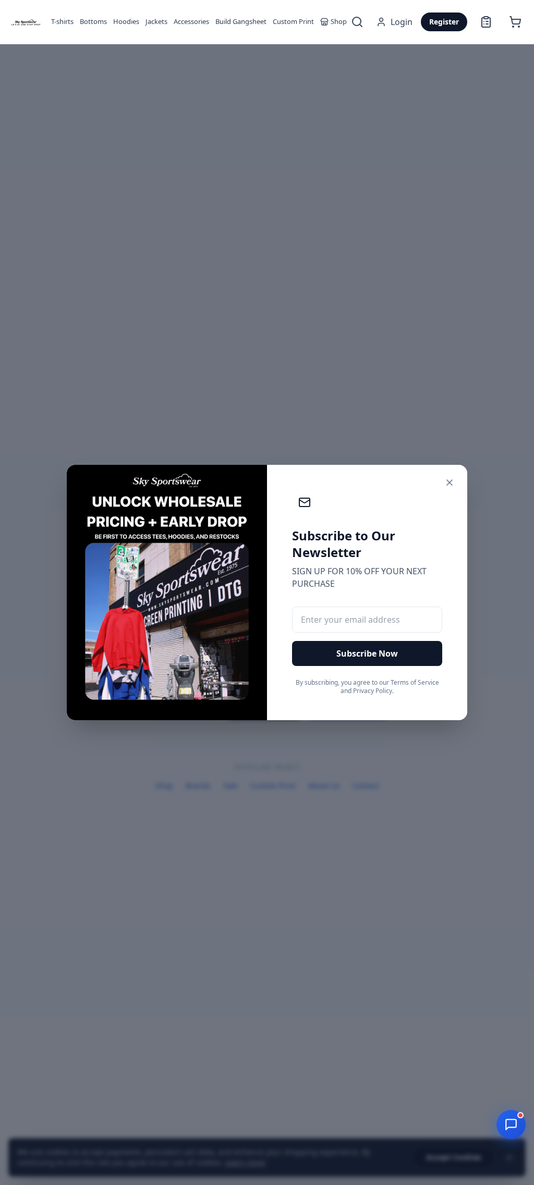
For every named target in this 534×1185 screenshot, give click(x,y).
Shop (339, 21)
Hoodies (126, 21)
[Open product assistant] (511, 1124)
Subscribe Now (367, 653)
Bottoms (93, 21)
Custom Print (293, 21)
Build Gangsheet (240, 21)
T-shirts (62, 21)
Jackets (156, 21)
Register (444, 22)
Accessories (191, 21)
